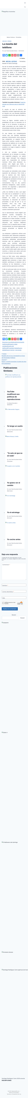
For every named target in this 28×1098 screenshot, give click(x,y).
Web (3, 598)
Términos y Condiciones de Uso (14, 1094)
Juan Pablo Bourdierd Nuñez (10, 50)
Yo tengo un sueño (15, 426)
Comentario (6, 564)
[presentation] (15, 380)
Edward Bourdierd (13, 403)
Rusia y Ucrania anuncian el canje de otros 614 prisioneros (14, 361)
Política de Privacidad (13, 1092)
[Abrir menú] (25, 3)
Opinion (9, 41)
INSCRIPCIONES (6, 1080)
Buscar (22, 618)
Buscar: (14, 615)
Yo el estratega (13, 512)
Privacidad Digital (12, 348)
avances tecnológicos (9, 342)
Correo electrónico (8, 591)
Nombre (5, 585)
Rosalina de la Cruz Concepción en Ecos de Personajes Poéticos (13, 355)
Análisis (4, 41)
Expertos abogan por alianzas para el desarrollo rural (13, 104)
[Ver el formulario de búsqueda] (25, 7)
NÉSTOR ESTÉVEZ (11, 61)
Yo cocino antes (13, 539)
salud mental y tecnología (13, 350)
